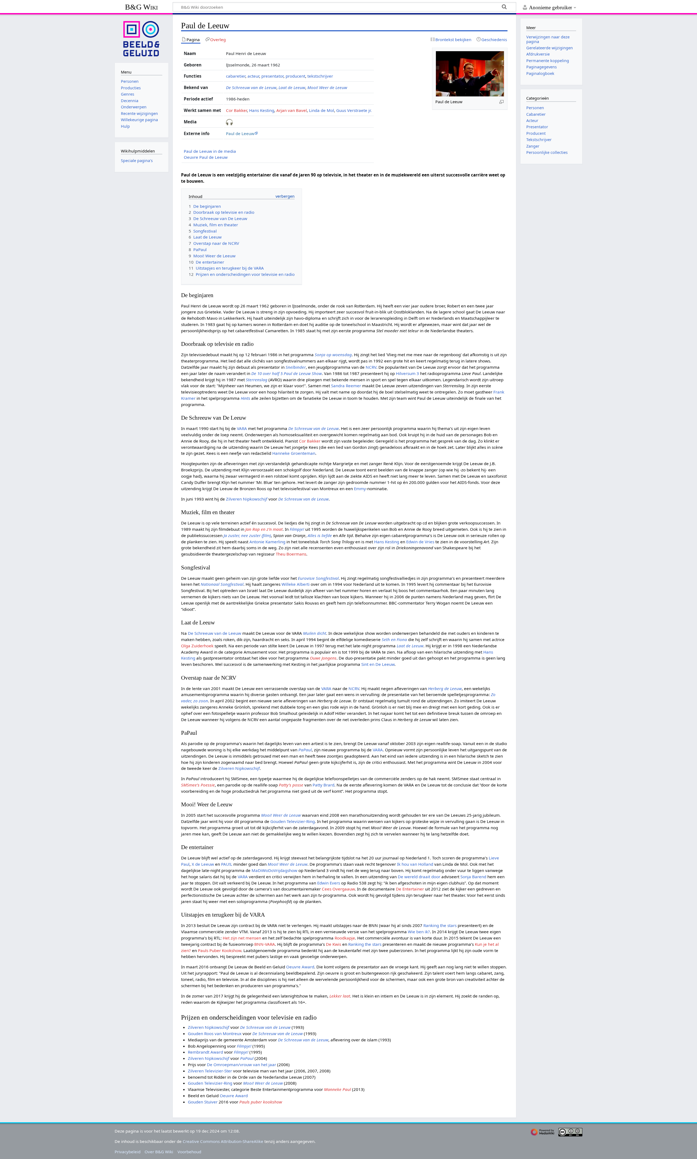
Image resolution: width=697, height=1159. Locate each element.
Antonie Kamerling (267, 541)
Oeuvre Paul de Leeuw (206, 157)
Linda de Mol (321, 110)
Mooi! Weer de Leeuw (327, 87)
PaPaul (305, 749)
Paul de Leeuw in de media (210, 151)
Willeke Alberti (296, 584)
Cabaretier (536, 114)
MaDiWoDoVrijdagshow (274, 870)
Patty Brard (323, 785)
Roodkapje (345, 938)
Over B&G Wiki (159, 1151)
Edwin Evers (328, 883)
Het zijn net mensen (242, 938)
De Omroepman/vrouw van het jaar (241, 1064)
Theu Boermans (291, 554)
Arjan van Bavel (291, 110)
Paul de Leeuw (240, 133)
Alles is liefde (320, 535)
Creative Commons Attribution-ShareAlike (223, 1141)
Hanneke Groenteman (293, 453)
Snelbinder (296, 367)
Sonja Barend (473, 876)
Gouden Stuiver (203, 1102)
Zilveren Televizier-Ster (210, 1070)
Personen (535, 107)
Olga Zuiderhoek (197, 645)
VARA (242, 428)
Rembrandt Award (205, 1052)
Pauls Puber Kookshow (219, 950)
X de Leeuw (203, 864)
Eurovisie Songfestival (318, 578)
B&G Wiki (141, 7)
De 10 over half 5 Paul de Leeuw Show (286, 373)
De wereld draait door (419, 876)
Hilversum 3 (407, 373)
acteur (253, 76)
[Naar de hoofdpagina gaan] (142, 38)
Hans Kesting (261, 110)
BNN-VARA (264, 944)
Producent (536, 133)
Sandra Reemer (346, 385)
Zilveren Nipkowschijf (246, 499)
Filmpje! (297, 529)
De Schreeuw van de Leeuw (251, 87)
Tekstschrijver (539, 139)
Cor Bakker (236, 110)
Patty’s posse (291, 785)
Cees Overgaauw (338, 889)
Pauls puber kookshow (260, 1102)
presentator (272, 76)
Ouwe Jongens (323, 658)
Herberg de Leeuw (445, 688)
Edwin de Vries (420, 541)
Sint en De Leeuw (378, 664)
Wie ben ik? (419, 931)
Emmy (360, 488)
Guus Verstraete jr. (354, 110)
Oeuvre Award (300, 966)
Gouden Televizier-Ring (292, 821)
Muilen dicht (314, 633)
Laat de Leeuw (292, 87)
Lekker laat (339, 996)
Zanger (532, 146)
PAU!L (226, 864)
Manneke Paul (337, 1089)
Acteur (532, 120)
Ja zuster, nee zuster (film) (247, 535)
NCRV (371, 367)
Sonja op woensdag (333, 354)
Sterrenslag (256, 379)
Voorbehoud (189, 1151)
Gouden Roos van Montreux (214, 1033)
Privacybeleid (127, 1151)
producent (295, 76)
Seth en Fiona (394, 639)
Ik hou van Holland (415, 864)
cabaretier (235, 76)
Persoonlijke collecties (547, 152)
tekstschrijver (320, 76)
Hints (245, 398)
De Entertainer (410, 889)
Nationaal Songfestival (222, 584)
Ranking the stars (440, 925)
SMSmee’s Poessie (198, 785)
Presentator (537, 126)
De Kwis (333, 944)
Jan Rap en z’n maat (264, 529)
